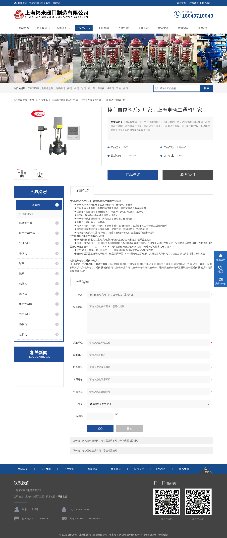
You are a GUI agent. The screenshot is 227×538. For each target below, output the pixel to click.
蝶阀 (21, 273)
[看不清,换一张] (141, 414)
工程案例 (103, 28)
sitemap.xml (150, 534)
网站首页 (23, 28)
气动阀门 (24, 243)
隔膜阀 (23, 324)
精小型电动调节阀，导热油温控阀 (99, 450)
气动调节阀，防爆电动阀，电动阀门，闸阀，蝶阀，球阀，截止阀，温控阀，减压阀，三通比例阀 (78, 88)
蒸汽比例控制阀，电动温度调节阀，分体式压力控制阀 (110, 440)
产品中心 (81, 28)
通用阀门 (24, 314)
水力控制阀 (25, 304)
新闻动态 (61, 28)
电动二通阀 (72, 100)
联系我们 (207, 3)
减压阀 (23, 283)
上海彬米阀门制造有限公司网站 (43, 3)
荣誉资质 (116, 468)
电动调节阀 (58, 100)
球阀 (21, 263)
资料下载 (143, 28)
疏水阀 (23, 293)
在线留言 (194, 3)
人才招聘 (123, 28)
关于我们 (41, 28)
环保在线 (62, 496)
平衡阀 (23, 253)
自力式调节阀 (27, 233)
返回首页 (181, 3)
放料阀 (23, 334)
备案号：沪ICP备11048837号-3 (125, 534)
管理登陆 (163, 534)
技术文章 (163, 28)
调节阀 (36, 204)
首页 (32, 100)
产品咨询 (133, 175)
